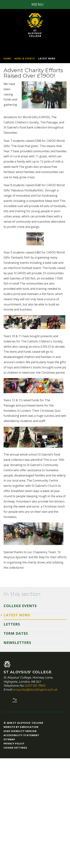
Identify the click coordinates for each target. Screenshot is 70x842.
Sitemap (9, 739)
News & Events (25, 58)
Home (7, 58)
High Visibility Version (20, 731)
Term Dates (16, 633)
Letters (12, 624)
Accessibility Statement (21, 735)
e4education (29, 727)
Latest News (46, 58)
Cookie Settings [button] (15, 747)
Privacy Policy (14, 743)
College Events (20, 605)
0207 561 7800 (35, 685)
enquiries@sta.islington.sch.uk (35, 689)
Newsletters (17, 642)
